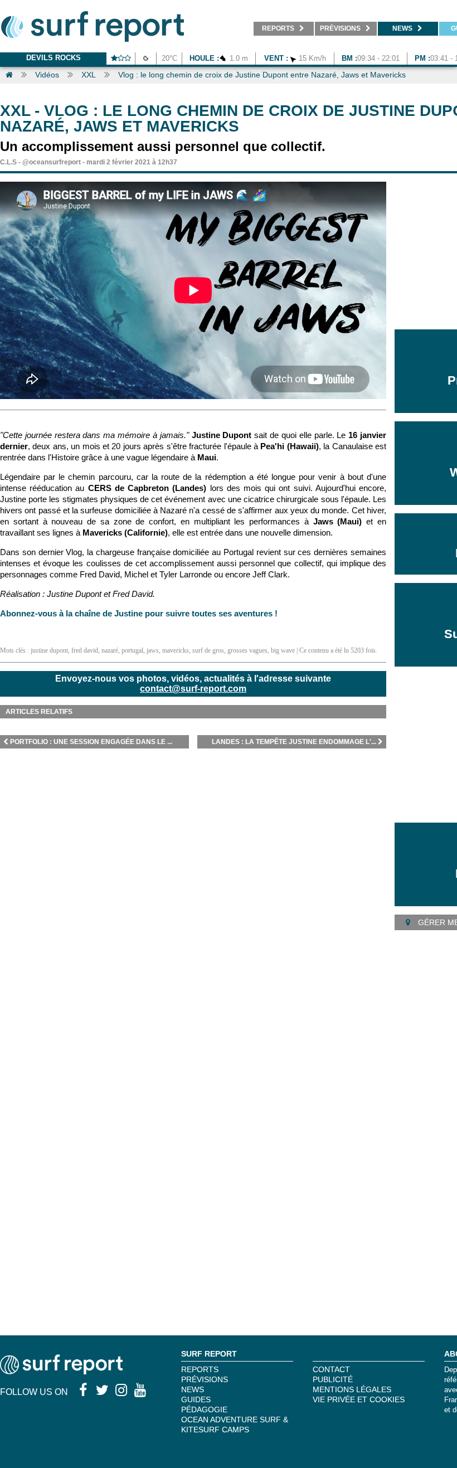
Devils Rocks (53, 58)
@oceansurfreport (51, 162)
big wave (283, 650)
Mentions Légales (352, 1389)
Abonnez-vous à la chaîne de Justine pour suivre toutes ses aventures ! (139, 613)
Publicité (333, 1379)
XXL (88, 74)
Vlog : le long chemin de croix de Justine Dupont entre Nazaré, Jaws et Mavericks (262, 74)
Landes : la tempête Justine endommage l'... (294, 742)
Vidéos (47, 74)
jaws (153, 650)
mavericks (175, 650)
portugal (132, 650)
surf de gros (208, 650)
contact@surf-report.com (193, 688)
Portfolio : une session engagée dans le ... (91, 742)
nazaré (109, 650)
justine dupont (49, 650)
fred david (84, 650)
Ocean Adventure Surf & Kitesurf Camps (234, 1424)
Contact (331, 1369)
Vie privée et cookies (359, 1399)
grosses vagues (247, 650)
